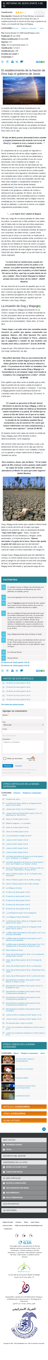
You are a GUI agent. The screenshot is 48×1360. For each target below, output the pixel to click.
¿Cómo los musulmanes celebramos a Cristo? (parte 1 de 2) (25, 1028)
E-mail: (4, 729)
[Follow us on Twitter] (24, 1235)
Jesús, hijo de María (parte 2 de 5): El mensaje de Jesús (23, 961)
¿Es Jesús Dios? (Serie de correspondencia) (24, 1060)
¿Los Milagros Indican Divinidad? (17, 917)
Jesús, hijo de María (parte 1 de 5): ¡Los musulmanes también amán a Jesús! (25, 955)
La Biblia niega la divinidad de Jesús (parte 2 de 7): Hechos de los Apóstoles (24, 939)
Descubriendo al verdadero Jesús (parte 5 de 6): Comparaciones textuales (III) (23, 1004)
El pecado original (21, 1078)
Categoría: (7, 28)
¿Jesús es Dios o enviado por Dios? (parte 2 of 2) (23, 1019)
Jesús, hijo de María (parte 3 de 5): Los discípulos (23, 966)
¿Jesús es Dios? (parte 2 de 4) (17, 844)
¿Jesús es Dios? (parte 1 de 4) (17, 840)
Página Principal (8, 1222)
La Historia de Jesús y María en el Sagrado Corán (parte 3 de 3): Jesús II (23, 927)
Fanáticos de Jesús (13, 799)
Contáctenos (8, 1229)
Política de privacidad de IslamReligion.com (28, 1225)
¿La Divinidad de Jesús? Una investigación (21, 913)
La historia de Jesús (22, 1096)
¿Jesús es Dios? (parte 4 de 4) (17, 852)
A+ (43, 12)
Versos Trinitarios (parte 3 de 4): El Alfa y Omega (23, 880)
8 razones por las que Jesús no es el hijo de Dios (25, 1087)
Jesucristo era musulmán (24, 1069)
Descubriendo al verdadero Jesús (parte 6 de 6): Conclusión (23, 1010)
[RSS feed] (30, 1235)
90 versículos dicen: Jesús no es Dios (19, 1023)
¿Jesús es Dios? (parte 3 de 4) (17, 848)
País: (4, 722)
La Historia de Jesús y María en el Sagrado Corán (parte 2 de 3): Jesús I (23, 922)
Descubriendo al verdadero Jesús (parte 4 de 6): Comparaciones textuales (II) (23, 998)
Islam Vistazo (35, 1222)
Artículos (15, 28)
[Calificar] (2, 61)
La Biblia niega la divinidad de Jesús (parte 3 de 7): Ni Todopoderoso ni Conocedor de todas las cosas (25, 945)
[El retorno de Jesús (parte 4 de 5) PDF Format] (17, 61)
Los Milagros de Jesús (14, 888)
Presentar (7, 766)
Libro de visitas (7, 1225)
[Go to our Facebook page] (17, 1235)
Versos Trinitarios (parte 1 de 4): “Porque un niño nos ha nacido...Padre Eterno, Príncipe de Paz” (25, 869)
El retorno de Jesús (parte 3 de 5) (15, 662)
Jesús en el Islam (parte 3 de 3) (17, 831)
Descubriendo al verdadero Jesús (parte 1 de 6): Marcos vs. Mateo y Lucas (23, 981)
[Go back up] (44, 1129)
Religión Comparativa (29, 1053)
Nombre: (5, 715)
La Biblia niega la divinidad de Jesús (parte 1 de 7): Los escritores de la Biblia (25, 933)
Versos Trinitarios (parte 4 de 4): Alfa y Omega (22, 884)
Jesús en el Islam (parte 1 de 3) (17, 819)
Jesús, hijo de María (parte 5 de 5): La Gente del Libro (25, 976)
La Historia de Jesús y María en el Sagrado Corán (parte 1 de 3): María (23, 804)
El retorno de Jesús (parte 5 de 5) (15, 666)
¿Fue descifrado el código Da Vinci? (19, 836)
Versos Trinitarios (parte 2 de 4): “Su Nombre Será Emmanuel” (24, 874)
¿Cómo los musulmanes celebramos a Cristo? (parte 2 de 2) (25, 1034)
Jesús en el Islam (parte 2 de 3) (17, 827)
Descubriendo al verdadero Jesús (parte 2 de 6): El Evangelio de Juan (24, 986)
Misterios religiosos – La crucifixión (18, 823)
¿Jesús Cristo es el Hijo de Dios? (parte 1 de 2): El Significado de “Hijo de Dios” (24, 814)
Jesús (41, 28)
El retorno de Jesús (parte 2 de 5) (18, 687)
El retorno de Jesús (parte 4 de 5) (18, 695)
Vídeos (16, 1053)
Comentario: (6, 739)
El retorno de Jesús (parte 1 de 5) (18, 683)
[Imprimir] (12, 61)
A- (36, 12)
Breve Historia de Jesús (14, 950)
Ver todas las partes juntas (12, 704)
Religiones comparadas (29, 28)
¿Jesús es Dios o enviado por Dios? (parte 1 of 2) (23, 1015)
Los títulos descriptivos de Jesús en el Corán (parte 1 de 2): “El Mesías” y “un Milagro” (25, 857)
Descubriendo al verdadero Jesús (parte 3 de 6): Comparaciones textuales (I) (23, 992)
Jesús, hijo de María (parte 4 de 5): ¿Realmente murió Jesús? (25, 971)
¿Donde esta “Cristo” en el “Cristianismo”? (21, 809)
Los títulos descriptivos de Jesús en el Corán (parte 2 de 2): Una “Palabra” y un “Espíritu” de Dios (25, 863)
